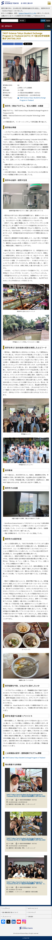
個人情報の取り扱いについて (10, 912)
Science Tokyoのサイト (26, 13)
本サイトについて (33, 908)
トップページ (6, 908)
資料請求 (30, 916)
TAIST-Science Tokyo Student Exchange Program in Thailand (25, 758)
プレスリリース (6, 916)
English (48, 20)
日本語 (43, 20)
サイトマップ (32, 912)
